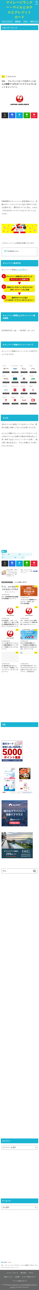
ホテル (25, 21)
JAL (3, 76)
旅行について (8, 1277)
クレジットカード (7, 21)
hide (16, 251)
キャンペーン (13, 554)
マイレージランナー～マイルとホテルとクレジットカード (19, 10)
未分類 (17, 1277)
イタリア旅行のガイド (29, 1277)
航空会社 (17, 21)
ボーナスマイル (8, 557)
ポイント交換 (20, 557)
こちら (19, 270)
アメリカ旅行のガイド (20, 1281)
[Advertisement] (19, 51)
